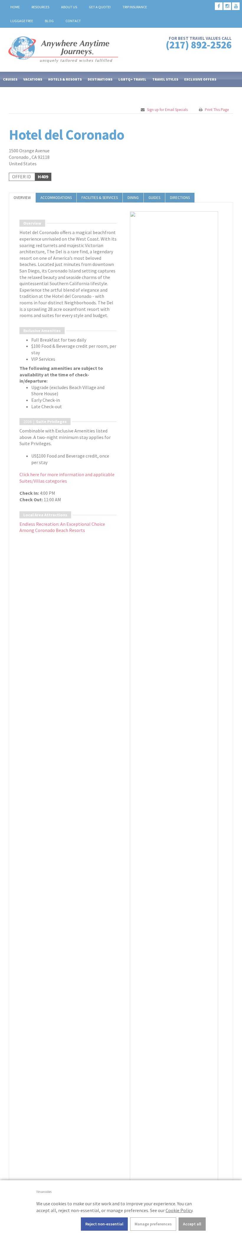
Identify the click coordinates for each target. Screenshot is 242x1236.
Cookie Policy (179, 1210)
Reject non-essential (104, 1224)
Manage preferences (153, 1224)
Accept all (192, 1224)
